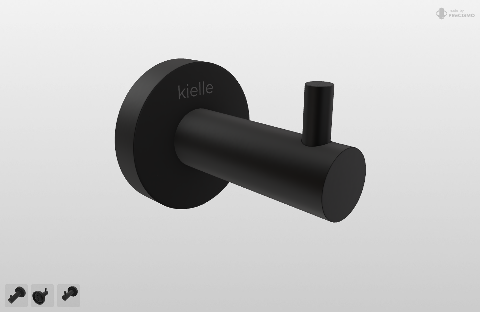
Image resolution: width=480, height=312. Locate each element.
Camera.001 (17, 295)
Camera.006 (69, 295)
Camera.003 (43, 295)
